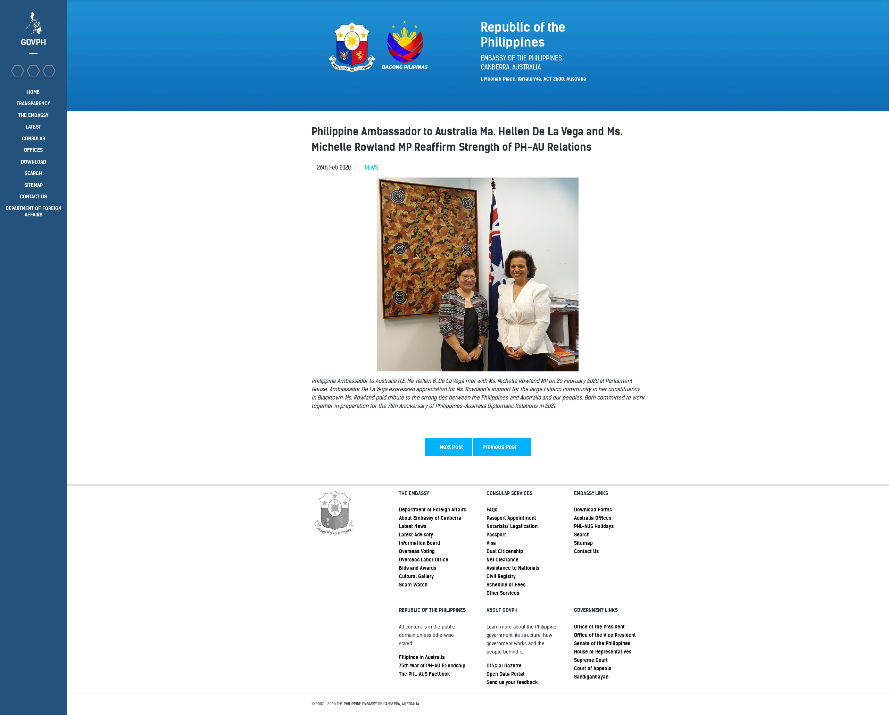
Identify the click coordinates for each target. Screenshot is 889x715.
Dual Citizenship (505, 551)
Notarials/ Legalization (512, 526)
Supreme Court (591, 660)
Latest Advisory (416, 535)
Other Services (503, 593)
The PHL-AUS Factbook (424, 674)
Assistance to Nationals (513, 568)
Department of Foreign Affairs (432, 510)
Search (582, 535)
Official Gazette (504, 666)
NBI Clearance (502, 560)
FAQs (492, 510)
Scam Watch (413, 585)
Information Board (419, 543)
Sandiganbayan (591, 677)
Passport (496, 535)
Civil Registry (501, 576)
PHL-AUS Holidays (594, 526)
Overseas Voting (417, 551)
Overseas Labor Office (423, 560)
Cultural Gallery (416, 576)
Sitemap (583, 543)
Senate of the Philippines (602, 643)
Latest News (412, 526)
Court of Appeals (592, 668)
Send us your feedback (512, 682)
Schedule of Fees (506, 585)
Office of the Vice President (605, 635)
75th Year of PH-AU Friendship (432, 666)
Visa (491, 543)
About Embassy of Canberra (430, 518)
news (371, 167)
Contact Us (586, 551)
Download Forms (593, 510)
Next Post (450, 447)
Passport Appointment (511, 518)
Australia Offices (592, 518)
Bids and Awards (417, 568)
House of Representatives (602, 652)
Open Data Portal (505, 674)
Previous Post (500, 447)
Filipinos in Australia (422, 657)
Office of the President (599, 627)
